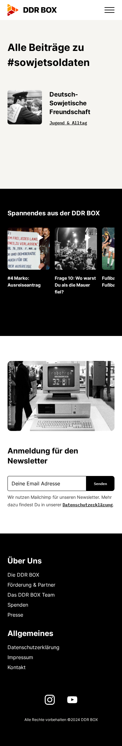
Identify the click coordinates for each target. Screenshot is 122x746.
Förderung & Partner (31, 585)
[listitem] (29, 258)
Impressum (20, 657)
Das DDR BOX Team (31, 595)
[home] (32, 10)
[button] (105, 10)
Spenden (18, 605)
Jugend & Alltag (68, 122)
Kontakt (17, 667)
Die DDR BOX (23, 575)
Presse (15, 615)
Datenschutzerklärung (88, 504)
